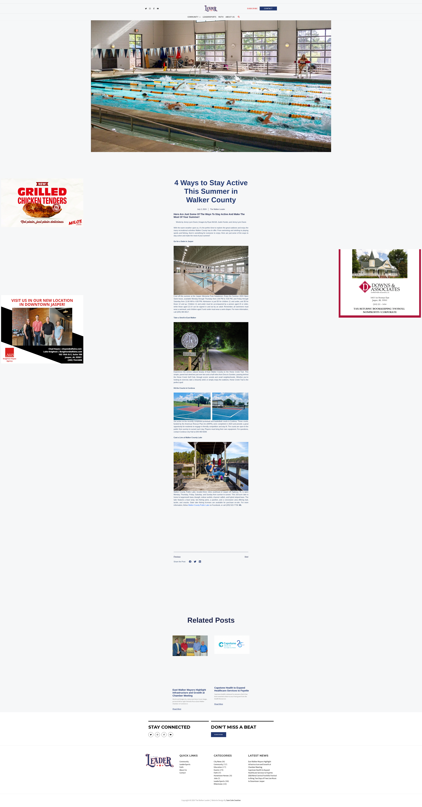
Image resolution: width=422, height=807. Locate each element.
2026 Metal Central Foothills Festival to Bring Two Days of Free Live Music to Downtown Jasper (262, 778)
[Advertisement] (42, 244)
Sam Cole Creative (233, 800)
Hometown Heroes (221, 775)
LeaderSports (184, 764)
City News (218, 761)
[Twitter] (146, 8)
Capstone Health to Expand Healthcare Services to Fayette (231, 689)
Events (216, 770)
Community (184, 761)
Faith (181, 767)
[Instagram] (150, 8)
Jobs (216, 778)
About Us (183, 770)
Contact (182, 773)
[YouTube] (158, 8)
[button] (252, 8)
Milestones (218, 784)
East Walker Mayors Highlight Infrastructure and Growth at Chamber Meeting (189, 692)
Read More (177, 709)
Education (218, 767)
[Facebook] (154, 8)
